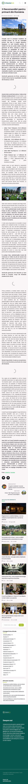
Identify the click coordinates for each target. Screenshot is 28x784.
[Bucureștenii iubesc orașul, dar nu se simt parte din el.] (14, 608)
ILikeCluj (7, 472)
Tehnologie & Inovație (8, 670)
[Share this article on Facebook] (3, 477)
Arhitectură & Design (8, 639)
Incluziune (5, 649)
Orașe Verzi (6, 655)
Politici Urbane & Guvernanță (9, 18)
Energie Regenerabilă (8, 645)
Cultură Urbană (7, 643)
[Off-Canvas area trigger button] (25, 3)
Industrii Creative (7, 651)
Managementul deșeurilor (9, 653)
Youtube (12, 472)
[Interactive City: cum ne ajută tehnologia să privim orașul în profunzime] (14, 569)
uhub (4, 561)
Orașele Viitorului (7, 657)
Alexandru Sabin (6, 541)
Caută (21, 625)
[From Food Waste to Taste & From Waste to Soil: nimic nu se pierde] (14, 588)
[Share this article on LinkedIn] (8, 477)
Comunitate (6, 641)
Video (4, 674)
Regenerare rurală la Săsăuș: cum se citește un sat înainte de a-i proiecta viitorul (12, 517)
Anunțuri (5, 636)
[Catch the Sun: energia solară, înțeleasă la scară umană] (14, 549)
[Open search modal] (20, 3)
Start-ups (5, 668)
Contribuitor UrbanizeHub (7, 15)
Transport (5, 672)
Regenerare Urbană (8, 664)
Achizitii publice (7, 634)
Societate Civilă (7, 666)
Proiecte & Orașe (7, 662)
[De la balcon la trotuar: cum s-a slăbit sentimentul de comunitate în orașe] (14, 530)
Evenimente (6, 647)
